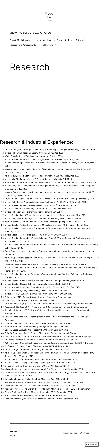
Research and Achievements (23, 45)
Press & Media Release (20, 40)
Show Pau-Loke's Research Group (31, 32)
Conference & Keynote (74, 40)
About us (41, 40)
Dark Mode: (90, 444)
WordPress (84, 433)
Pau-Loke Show (54, 40)
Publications (47, 45)
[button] (17, 111)
